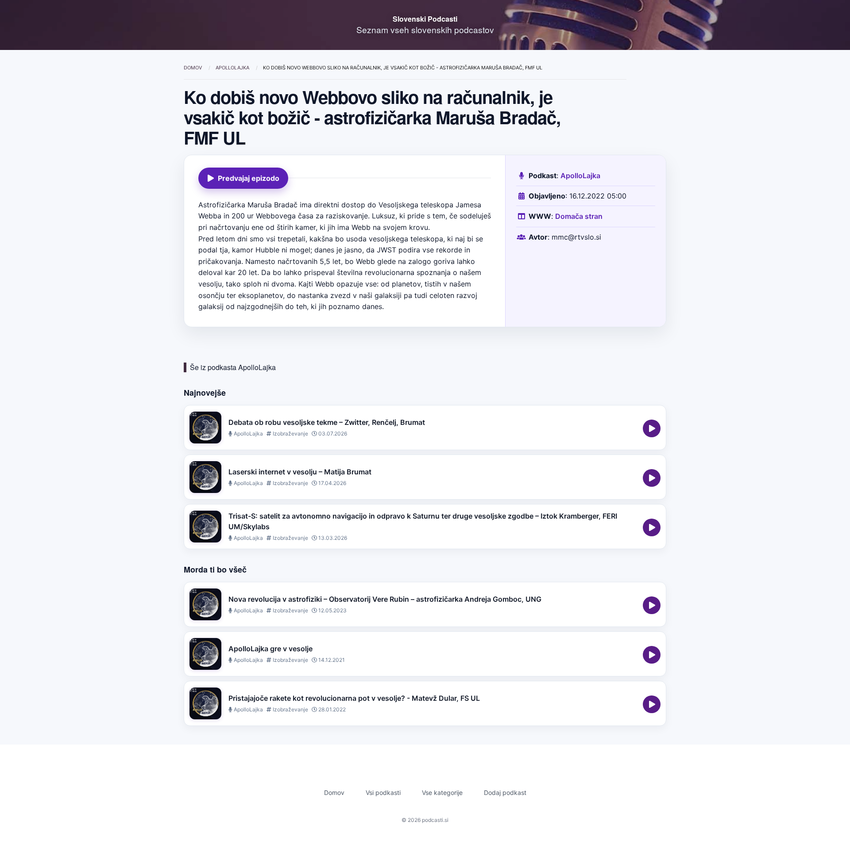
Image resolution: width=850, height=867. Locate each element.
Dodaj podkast (505, 792)
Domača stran (579, 216)
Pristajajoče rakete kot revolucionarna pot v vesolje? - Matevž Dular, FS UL (354, 698)
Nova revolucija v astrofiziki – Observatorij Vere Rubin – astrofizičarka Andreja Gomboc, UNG (384, 599)
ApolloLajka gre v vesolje (270, 648)
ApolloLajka (233, 68)
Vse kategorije (442, 792)
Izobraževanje (289, 433)
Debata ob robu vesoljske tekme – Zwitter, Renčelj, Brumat (326, 422)
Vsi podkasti (383, 792)
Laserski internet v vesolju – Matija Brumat (299, 471)
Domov (193, 68)
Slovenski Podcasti (425, 19)
